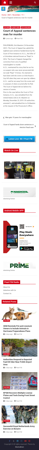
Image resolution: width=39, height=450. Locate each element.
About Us (6, 287)
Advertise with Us (9, 290)
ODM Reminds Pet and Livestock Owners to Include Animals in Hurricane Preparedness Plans (17, 328)
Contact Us (7, 293)
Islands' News (15, 27)
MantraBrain (19, 447)
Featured (6, 27)
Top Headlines (25, 27)
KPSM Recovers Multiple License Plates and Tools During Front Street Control (19, 395)
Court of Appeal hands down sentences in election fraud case (18, 126)
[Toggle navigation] (11, 2)
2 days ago (9, 334)
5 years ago (9, 38)
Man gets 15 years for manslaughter (18, 117)
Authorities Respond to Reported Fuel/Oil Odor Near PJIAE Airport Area (17, 362)
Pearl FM (19, 38)
